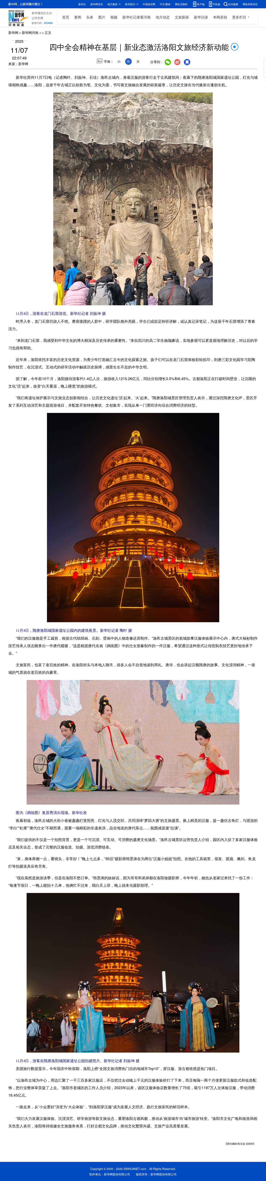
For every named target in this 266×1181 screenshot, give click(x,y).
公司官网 (37, 18)
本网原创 (220, 17)
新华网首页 (96, 4)
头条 (89, 17)
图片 (101, 17)
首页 (65, 17)
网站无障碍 (181, 4)
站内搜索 (233, 4)
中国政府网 (149, 4)
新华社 (82, 4)
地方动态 (163, 17)
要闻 (77, 17)
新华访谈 (201, 17)
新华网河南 (30, 32)
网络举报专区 (250, 4)
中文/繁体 (165, 4)
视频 (113, 17)
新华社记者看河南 (136, 17)
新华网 (13, 32)
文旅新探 (182, 17)
